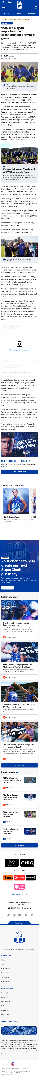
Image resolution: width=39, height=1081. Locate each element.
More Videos (20, 765)
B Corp (3, 1006)
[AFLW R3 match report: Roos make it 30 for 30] (19, 783)
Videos (6, 13)
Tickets (3, 964)
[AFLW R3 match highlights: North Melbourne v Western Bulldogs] (19, 661)
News (19, 13)
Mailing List (5, 1010)
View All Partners (18, 894)
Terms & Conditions (19, 1069)
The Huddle (5, 977)
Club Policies (5, 1001)
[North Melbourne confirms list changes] (19, 834)
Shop (3, 960)
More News (19, 845)
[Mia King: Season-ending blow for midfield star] (19, 800)
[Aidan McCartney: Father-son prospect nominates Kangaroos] (19, 817)
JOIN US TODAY (19, 472)
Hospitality (4, 973)
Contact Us (5, 1014)
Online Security (7, 1075)
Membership (5, 968)
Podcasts (31, 13)
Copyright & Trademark (22, 1072)
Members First (6, 981)
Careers (4, 997)
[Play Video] (19, 153)
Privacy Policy (31, 949)
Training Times (6, 993)
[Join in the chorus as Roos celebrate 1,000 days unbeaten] (19, 701)
